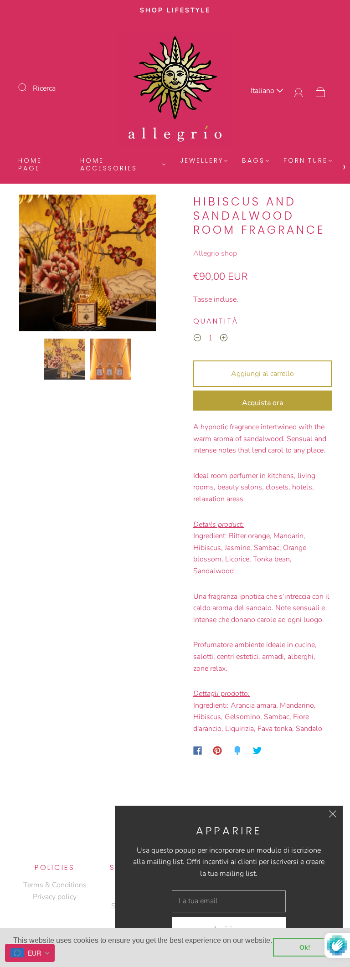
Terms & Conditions (55, 885)
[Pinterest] (217, 751)
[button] (32, 265)
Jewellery (201, 161)
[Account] (298, 90)
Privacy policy (55, 897)
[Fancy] (237, 751)
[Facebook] (197, 751)
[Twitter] (257, 751)
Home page (30, 165)
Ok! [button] (304, 947)
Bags (253, 161)
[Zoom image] (87, 265)
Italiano (263, 91)
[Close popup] (333, 816)
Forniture (305, 161)
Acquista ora (262, 403)
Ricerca (44, 88)
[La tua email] (229, 901)
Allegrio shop (215, 253)
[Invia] (28, 87)
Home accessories (108, 165)
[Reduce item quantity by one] (197, 339)
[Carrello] (320, 90)
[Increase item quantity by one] (224, 339)
